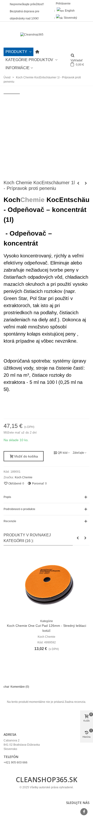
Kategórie (46, 621)
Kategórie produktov (29, 60)
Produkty (16, 52)
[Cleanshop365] (46, 34)
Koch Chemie (23, 477)
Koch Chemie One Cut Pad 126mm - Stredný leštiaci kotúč (46, 628)
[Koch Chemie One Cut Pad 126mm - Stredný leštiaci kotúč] (46, 583)
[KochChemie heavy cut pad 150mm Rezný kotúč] (85, 183)
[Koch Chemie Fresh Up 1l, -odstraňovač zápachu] (78, 183)
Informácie (17, 68)
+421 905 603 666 (15, 762)
